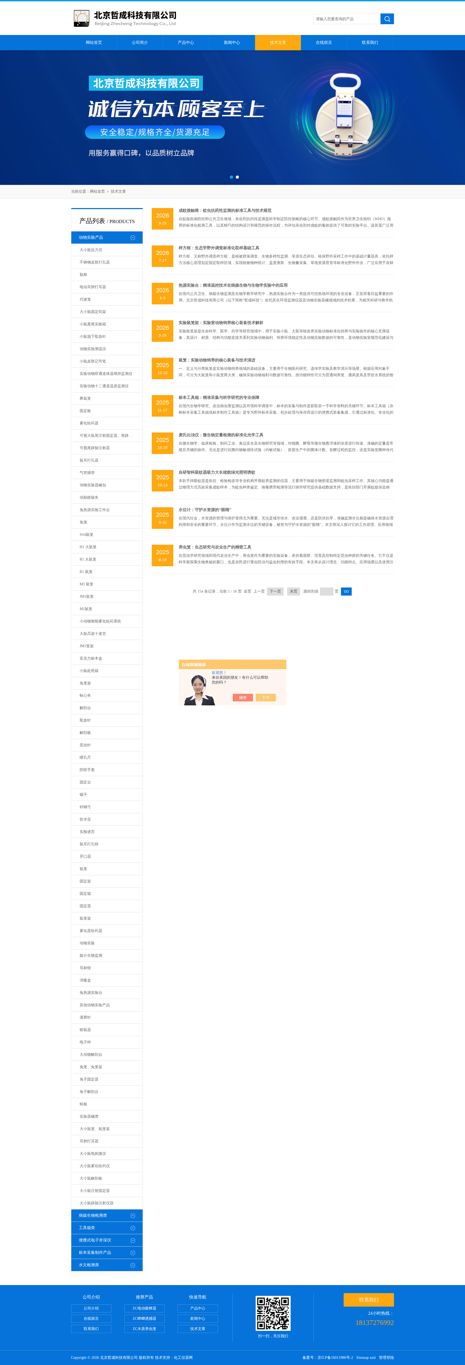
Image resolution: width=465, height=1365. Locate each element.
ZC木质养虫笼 (144, 1329)
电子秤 (85, 1042)
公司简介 (140, 42)
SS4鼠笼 (86, 535)
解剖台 (85, 708)
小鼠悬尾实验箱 (93, 324)
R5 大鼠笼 (88, 559)
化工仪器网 (183, 1358)
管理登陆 (386, 1358)
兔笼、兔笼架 (91, 1067)
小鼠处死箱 (89, 671)
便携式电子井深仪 (95, 1240)
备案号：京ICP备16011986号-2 (327, 1358)
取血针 (85, 720)
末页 (293, 591)
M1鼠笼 (86, 609)
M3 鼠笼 (86, 584)
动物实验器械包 (93, 485)
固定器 (85, 906)
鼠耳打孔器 (89, 460)
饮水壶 (85, 819)
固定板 (85, 411)
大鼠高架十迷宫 (93, 634)
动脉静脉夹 (89, 497)
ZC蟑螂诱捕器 (144, 1319)
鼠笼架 (85, 918)
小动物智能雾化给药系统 (100, 621)
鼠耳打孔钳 (89, 844)
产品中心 (186, 42)
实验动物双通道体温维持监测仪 (106, 374)
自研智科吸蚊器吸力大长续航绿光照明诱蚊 (217, 472)
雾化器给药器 (91, 931)
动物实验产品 (91, 237)
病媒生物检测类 (93, 1215)
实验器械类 (89, 1116)
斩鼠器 (85, 1030)
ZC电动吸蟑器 (144, 1308)
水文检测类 (89, 1265)
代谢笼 (85, 299)
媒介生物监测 (91, 956)
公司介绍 (91, 1308)
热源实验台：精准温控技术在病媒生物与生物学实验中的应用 (233, 285)
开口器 (85, 856)
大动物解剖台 (91, 1055)
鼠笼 (83, 869)
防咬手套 (87, 770)
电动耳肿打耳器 (93, 287)
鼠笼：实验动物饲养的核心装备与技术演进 (217, 360)
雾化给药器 (89, 423)
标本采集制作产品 (95, 1252)
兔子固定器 (89, 1079)
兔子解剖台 (89, 1092)
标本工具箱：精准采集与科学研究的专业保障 (219, 397)
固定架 (85, 881)
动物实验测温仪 (93, 349)
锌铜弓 (85, 807)
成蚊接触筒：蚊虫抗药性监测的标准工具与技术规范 (225, 210)
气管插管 (87, 473)
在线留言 (324, 42)
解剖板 (85, 733)
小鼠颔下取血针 (93, 337)
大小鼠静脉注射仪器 (97, 1203)
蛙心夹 (85, 696)
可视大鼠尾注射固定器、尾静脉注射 (110, 436)
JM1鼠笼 (87, 596)
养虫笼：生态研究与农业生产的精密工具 (215, 547)
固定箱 (85, 894)
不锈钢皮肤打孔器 (95, 262)
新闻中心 (232, 42)
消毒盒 (85, 980)
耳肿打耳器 (89, 1141)
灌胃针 (85, 1017)
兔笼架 (85, 683)
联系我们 (370, 42)
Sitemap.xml (366, 1358)
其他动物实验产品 (95, 1005)
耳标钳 (85, 968)
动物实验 (87, 943)
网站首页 (94, 42)
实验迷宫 (87, 832)
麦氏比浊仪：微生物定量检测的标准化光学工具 (221, 435)
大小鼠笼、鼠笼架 (95, 1129)
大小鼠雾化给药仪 (95, 1166)
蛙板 (83, 1104)
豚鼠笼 (85, 398)
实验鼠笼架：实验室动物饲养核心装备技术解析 (221, 323)
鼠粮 (83, 275)
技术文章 (278, 42)
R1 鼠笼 (86, 572)
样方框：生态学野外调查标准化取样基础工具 (219, 248)
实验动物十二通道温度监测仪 (104, 386)
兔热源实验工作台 (95, 510)
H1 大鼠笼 (88, 547)
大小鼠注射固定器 (95, 1191)
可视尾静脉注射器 (95, 448)
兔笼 (83, 522)
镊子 (83, 795)
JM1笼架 (87, 646)
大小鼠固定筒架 (93, 312)
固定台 (85, 782)
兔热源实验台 (91, 993)
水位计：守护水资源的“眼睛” (205, 510)
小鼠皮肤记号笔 (93, 361)
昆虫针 (85, 745)
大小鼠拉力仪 (91, 250)
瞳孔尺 (85, 757)
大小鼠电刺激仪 (93, 1154)
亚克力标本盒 (91, 658)
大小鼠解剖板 (91, 1178)
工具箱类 (87, 1228)
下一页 (275, 591)
